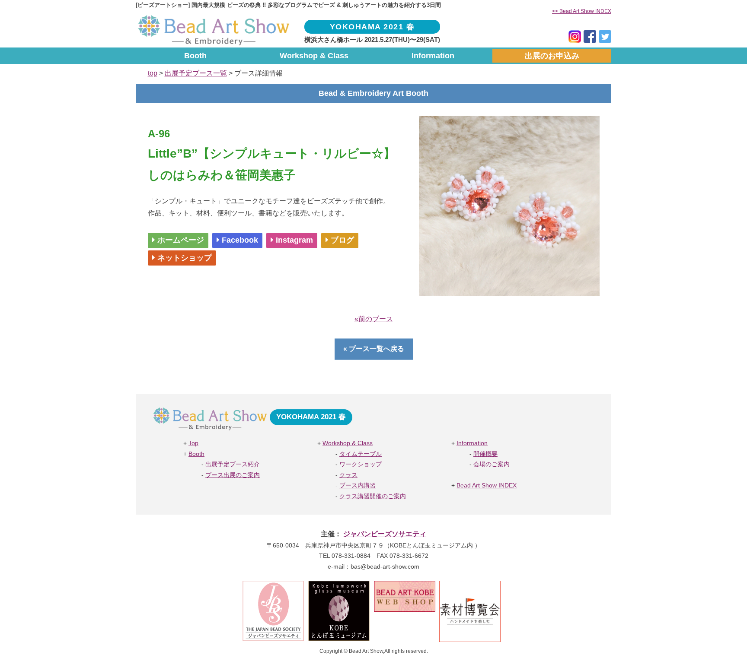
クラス (348, 475)
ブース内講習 (357, 485)
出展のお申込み (552, 55)
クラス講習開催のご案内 (372, 496)
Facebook (239, 240)
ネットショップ (183, 257)
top (152, 73)
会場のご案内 (491, 464)
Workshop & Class (314, 55)
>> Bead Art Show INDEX (581, 11)
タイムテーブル (360, 454)
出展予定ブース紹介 (232, 464)
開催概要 (485, 454)
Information (433, 55)
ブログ (341, 240)
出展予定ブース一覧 (196, 73)
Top (193, 443)
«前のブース (373, 319)
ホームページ (179, 240)
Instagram (293, 240)
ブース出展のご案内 (232, 475)
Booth (195, 55)
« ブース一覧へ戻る (373, 348)
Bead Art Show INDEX (486, 485)
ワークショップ (360, 464)
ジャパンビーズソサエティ (384, 534)
